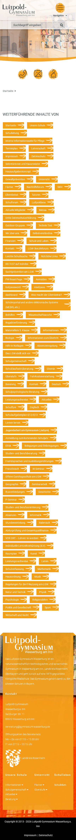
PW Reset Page (13, 279)
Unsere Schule (37, 125)
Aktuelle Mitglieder (15, 210)
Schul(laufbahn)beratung (19, 368)
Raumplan (11, 553)
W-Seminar (38, 468)
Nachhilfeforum (35, 187)
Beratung (10, 384)
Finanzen (10, 240)
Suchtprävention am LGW (19, 271)
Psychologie (12, 599)
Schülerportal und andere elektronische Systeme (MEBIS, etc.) (31, 304)
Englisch (34, 407)
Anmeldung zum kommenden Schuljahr (26, 438)
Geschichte (44, 491)
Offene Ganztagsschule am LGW (23, 476)
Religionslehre (40, 599)
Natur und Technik (15, 592)
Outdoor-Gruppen (15, 225)
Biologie (9, 337)
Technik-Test (45, 225)
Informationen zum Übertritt (43, 337)
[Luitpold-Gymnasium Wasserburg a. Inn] (19, 10)
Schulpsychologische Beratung (22, 391)
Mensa (42, 210)
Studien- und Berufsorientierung (22, 507)
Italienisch (44, 522)
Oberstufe (10, 376)
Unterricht (44, 179)
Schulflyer (10, 407)
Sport (48, 607)
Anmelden (41, 279)
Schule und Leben (38, 240)
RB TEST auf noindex (16, 263)
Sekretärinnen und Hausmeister (22, 163)
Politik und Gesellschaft (18, 607)
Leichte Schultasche (16, 256)
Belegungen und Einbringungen (42, 445)
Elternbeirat (11, 194)
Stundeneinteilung (15, 522)
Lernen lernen (12, 422)
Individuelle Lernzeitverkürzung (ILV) (25, 545)
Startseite (8, 91)
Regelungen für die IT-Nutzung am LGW (26, 584)
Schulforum (11, 202)
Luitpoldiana (39, 202)
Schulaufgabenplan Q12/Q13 (21, 414)
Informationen (51, 330)
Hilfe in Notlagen (14, 345)
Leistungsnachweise (16, 399)
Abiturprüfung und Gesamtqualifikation (27, 530)
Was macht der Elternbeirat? (46, 294)
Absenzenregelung (47, 345)
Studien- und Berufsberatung (21, 453)
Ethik (8, 445)
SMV (60, 187)
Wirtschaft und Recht (17, 615)
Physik (42, 592)
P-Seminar (11, 499)
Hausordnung (13, 576)
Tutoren (36, 194)
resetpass (39, 287)
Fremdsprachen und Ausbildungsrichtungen (29, 461)
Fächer (9, 187)
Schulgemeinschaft (16, 361)
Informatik (35, 515)
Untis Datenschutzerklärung (20, 217)
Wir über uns (12, 233)
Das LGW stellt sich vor (17, 353)
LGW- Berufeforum (38, 248)
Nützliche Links (49, 256)
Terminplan (11, 148)
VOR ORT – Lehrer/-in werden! (21, 538)
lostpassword (13, 287)
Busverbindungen (15, 491)
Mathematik (44, 569)
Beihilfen (10, 314)
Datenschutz (38, 156)
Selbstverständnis (42, 233)
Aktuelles (46, 399)
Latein (45, 561)
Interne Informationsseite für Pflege (24, 140)
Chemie (51, 368)
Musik (37, 576)
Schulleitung (12, 133)
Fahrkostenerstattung (42, 376)
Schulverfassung (14, 569)
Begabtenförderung (16, 322)
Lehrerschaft (38, 148)
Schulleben (60, 784)
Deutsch (56, 384)
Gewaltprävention (15, 179)
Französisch (12, 468)
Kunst (33, 553)
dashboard (11, 294)
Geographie (11, 484)
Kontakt (9, 248)
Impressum (11, 156)
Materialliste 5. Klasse (17, 330)
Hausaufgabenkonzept (18, 171)
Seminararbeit (39, 484)
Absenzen (10, 515)
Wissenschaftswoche (40, 314)
